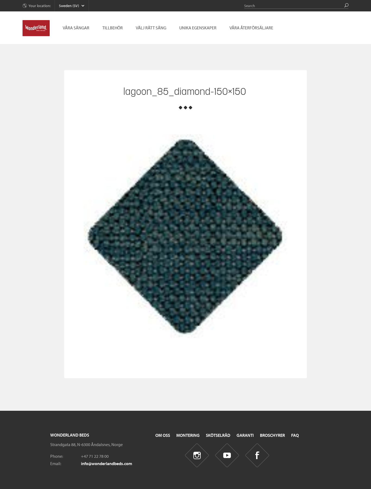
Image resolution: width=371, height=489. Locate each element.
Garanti (245, 435)
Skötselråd (218, 435)
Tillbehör (112, 27)
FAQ (295, 435)
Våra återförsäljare (251, 27)
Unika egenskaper (197, 27)
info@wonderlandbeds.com (106, 463)
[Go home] (36, 28)
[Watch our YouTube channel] (227, 455)
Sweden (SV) (69, 5)
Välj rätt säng (151, 27)
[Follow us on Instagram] (197, 455)
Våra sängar (76, 27)
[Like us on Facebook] (257, 455)
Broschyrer (272, 435)
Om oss (162, 435)
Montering (188, 435)
